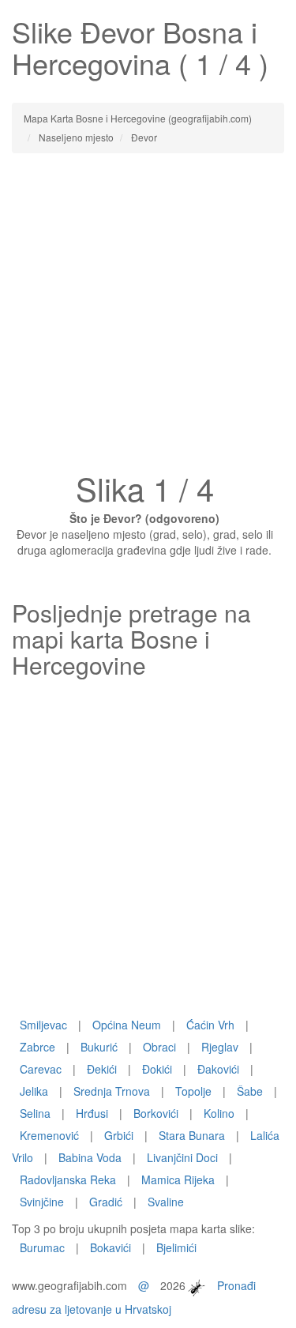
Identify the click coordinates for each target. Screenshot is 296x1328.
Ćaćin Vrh (210, 1025)
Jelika (34, 1091)
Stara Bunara (192, 1135)
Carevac (41, 1069)
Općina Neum (126, 1025)
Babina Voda (90, 1157)
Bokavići (110, 1247)
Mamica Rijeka (178, 1179)
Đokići (157, 1069)
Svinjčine (42, 1201)
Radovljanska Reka (68, 1179)
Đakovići (218, 1069)
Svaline (166, 1201)
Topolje (193, 1091)
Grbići (118, 1135)
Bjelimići (176, 1247)
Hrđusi (92, 1113)
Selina (35, 1113)
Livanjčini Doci (182, 1157)
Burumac (42, 1247)
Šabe (250, 1091)
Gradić (105, 1201)
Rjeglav (219, 1047)
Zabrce (37, 1047)
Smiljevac (43, 1025)
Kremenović (49, 1135)
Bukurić (99, 1047)
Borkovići (155, 1113)
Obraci (159, 1047)
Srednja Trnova (111, 1091)
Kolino (219, 1113)
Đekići (102, 1069)
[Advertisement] (148, 317)
